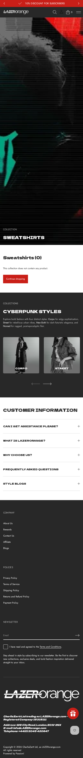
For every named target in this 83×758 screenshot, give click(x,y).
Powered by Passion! (13, 753)
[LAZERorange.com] (16, 12)
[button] (55, 12)
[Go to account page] (61, 13)
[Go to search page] (55, 12)
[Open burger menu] (78, 12)
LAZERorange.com (51, 747)
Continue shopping (15, 279)
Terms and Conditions (50, 647)
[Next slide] (47, 384)
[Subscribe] (77, 635)
